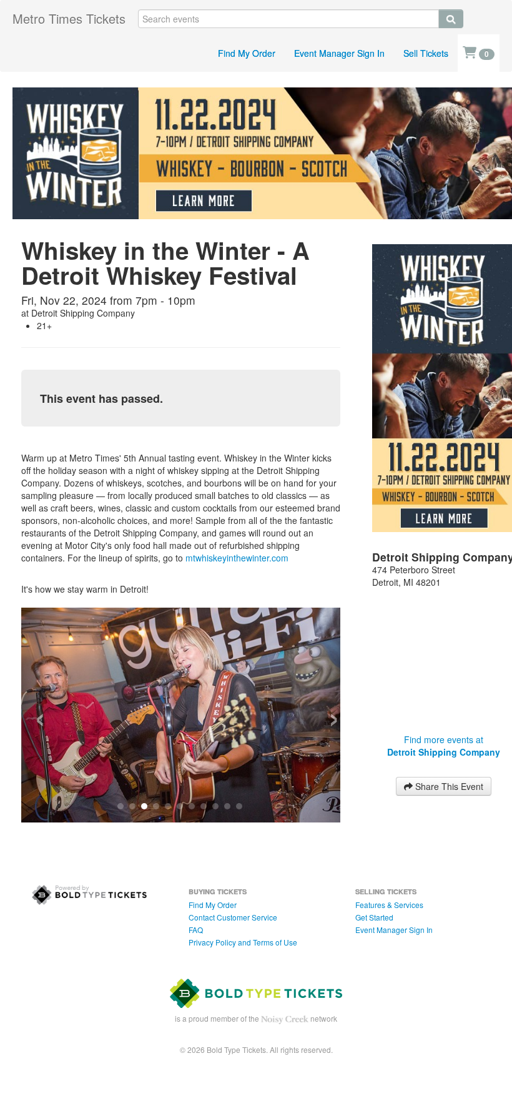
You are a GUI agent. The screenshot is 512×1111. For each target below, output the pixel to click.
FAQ (196, 929)
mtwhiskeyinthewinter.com (236, 557)
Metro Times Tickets (69, 18)
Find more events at (443, 745)
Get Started (374, 917)
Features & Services (389, 904)
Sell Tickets (425, 53)
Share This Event (448, 786)
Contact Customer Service (233, 917)
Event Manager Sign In (339, 53)
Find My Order (246, 53)
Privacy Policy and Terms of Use (243, 942)
